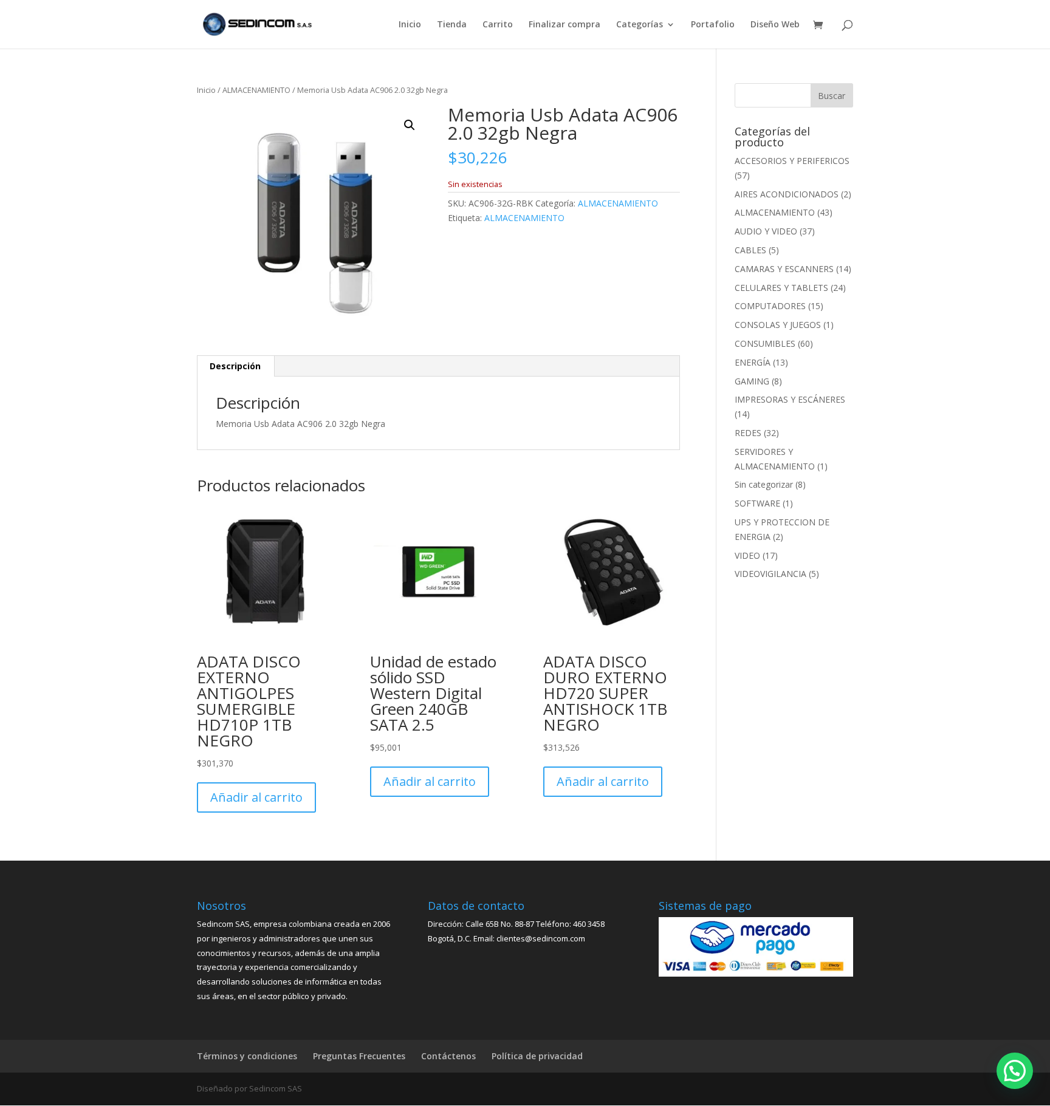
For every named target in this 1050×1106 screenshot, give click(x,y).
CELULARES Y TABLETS (781, 287)
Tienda (452, 25)
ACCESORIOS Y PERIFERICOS (792, 160)
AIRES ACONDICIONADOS (787, 194)
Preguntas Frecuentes (359, 1056)
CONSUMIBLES (765, 343)
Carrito (497, 25)
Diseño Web (775, 25)
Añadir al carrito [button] (256, 797)
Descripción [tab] (235, 366)
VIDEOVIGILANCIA (770, 573)
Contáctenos (448, 1056)
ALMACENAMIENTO (256, 89)
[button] (409, 125)
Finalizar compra (564, 25)
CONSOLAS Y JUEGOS (778, 324)
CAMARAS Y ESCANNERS (784, 269)
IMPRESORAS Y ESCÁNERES (790, 399)
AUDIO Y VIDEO (766, 231)
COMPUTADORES (770, 306)
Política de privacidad (537, 1056)
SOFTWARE (757, 503)
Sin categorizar (764, 484)
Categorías (639, 25)
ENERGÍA (752, 362)
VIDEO (747, 555)
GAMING (752, 381)
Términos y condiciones (247, 1056)
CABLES (750, 250)
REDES (748, 433)
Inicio (410, 25)
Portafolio (713, 25)
